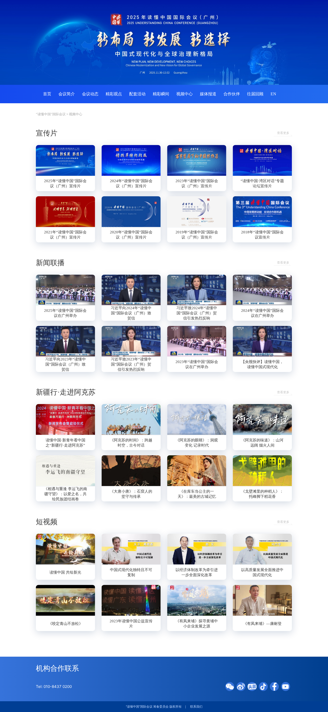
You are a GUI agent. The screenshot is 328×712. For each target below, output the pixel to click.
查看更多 (283, 133)
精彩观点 (114, 94)
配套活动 (137, 94)
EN (273, 94)
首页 (47, 94)
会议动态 (90, 94)
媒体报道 (208, 94)
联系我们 (196, 706)
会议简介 (66, 94)
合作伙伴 (231, 94)
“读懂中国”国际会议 (51, 114)
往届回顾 (255, 94)
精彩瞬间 (161, 94)
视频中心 (184, 94)
